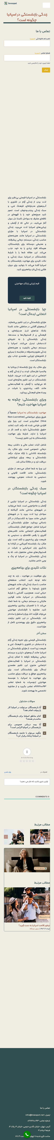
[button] (27, 709)
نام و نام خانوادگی (40, 39)
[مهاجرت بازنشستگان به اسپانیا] (14, 836)
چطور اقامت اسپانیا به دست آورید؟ (42, 836)
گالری (37, 836)
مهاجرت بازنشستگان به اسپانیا (31, 412)
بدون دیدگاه (34, 929)
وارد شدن (7, 772)
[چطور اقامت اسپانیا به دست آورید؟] (40, 836)
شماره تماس (42, 53)
